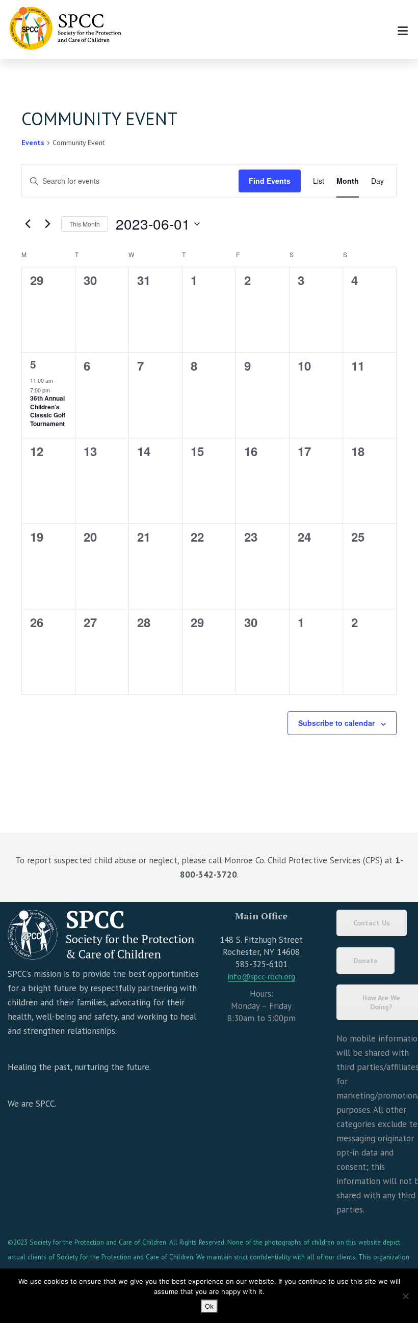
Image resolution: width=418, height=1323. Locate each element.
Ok (209, 1306)
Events (32, 142)
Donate (365, 960)
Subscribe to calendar (336, 723)
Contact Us (371, 922)
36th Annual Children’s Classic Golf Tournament (47, 410)
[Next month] (47, 224)
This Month (84, 223)
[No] (405, 1296)
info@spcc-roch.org (261, 976)
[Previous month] (27, 224)
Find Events (270, 181)
